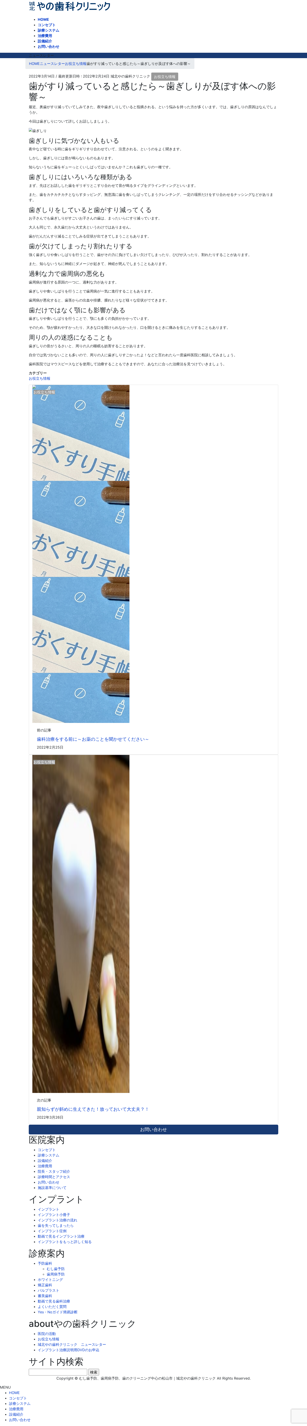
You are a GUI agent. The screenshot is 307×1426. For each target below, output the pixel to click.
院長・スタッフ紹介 (54, 1171)
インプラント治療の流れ (57, 1220)
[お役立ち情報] (80, 923)
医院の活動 (47, 1333)
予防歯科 (45, 1263)
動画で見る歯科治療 (54, 1301)
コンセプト (47, 1149)
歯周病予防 (56, 1274)
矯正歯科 (45, 1285)
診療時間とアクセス (54, 1177)
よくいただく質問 (52, 1306)
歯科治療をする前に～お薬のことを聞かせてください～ (93, 739)
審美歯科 (45, 1295)
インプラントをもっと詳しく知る (65, 1241)
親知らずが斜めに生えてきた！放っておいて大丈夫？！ (93, 1109)
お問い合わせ (48, 1182)
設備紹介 (45, 1160)
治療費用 (45, 1166)
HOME (14, 1392)
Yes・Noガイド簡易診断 (58, 1312)
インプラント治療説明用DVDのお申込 (68, 1350)
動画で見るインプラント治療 (61, 1236)
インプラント (48, 1209)
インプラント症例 (52, 1231)
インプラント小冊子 (54, 1214)
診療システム (48, 1155)
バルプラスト (48, 1290)
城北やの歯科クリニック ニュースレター (72, 1344)
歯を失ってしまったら (56, 1225)
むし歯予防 (56, 1268)
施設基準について (52, 1187)
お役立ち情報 (165, 76)
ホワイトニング (50, 1279)
